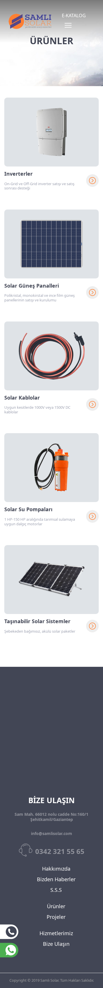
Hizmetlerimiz (56, 933)
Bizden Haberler (56, 879)
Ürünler (56, 906)
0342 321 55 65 (59, 851)
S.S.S (56, 889)
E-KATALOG (74, 15)
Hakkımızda (56, 868)
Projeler (56, 916)
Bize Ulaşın (56, 943)
